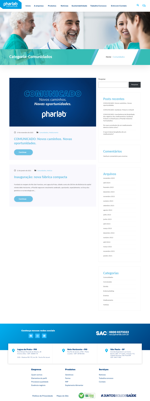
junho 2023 (107, 219)
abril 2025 (106, 183)
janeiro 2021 (107, 256)
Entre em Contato (119, 6)
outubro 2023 (108, 201)
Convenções (107, 282)
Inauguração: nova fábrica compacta (40, 177)
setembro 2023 (108, 206)
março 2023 (107, 228)
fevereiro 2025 (108, 187)
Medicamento (53, 133)
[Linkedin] (44, 336)
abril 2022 (106, 242)
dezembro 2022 (108, 233)
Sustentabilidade (79, 6)
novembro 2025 (109, 178)
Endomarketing (108, 291)
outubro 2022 (108, 238)
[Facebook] (31, 336)
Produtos (52, 6)
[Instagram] (37, 336)
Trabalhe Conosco (98, 6)
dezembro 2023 (108, 192)
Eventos (106, 296)
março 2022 (107, 247)
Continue (23, 152)
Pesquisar (101, 79)
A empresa (38, 6)
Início (28, 6)
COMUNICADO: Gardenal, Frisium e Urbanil (118, 110)
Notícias (64, 6)
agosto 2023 (107, 210)
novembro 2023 (109, 196)
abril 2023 (106, 224)
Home (108, 57)
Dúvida (105, 286)
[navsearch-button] (137, 6)
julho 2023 (107, 215)
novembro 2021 (109, 251)
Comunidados (43, 133)
